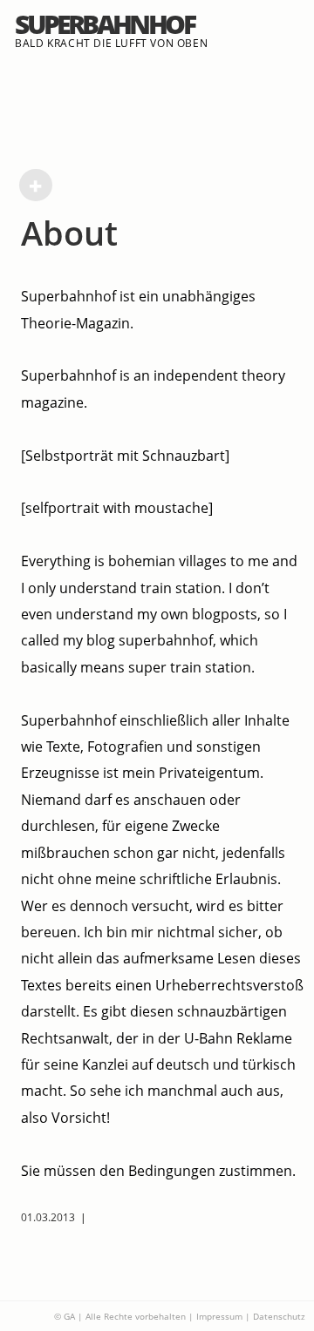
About (69, 232)
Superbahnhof (104, 24)
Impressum (219, 1316)
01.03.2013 (48, 1217)
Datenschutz (279, 1316)
